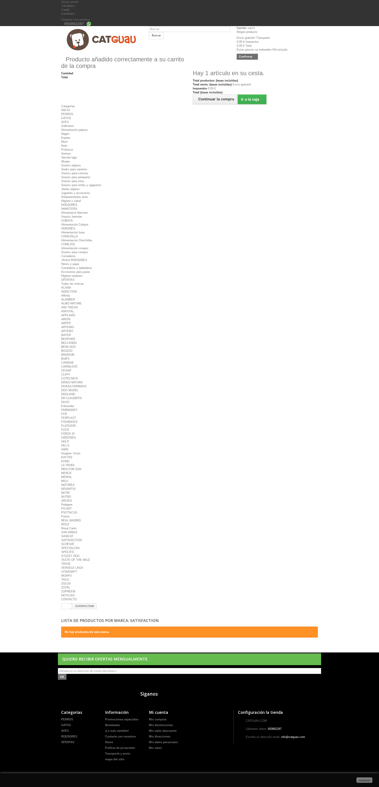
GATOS (66, 118)
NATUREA (68, 485)
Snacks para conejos (74, 252)
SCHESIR (67, 544)
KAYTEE (67, 457)
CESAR (66, 370)
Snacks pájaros (71, 165)
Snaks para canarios (74, 169)
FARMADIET (69, 410)
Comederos (68, 256)
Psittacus (67, 149)
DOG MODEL (70, 390)
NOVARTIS (68, 488)
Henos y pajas (70, 264)
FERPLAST (68, 417)
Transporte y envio (117, 753)
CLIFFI (65, 374)
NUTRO (66, 496)
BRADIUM (67, 354)
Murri (64, 141)
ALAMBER (68, 299)
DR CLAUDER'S (71, 398)
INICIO (65, 110)
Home (109, 742)
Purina (65, 516)
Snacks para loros (72, 181)
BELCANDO (69, 343)
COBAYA (67, 220)
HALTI (65, 441)
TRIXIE (66, 563)
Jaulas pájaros (70, 189)
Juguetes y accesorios (75, 193)
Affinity (65, 295)
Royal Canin (69, 528)
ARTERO (67, 331)
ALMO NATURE (71, 303)
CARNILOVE (69, 366)
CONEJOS (68, 244)
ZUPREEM (68, 591)
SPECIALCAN (70, 548)
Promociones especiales (121, 719)
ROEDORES (69, 204)
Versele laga (69, 157)
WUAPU (66, 575)
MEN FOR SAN (71, 469)
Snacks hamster (71, 216)
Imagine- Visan (70, 453)
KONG (65, 461)
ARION (65, 319)
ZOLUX (66, 583)
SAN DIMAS (69, 532)
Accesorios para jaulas (75, 272)
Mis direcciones (159, 736)
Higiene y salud (71, 201)
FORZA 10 (68, 433)
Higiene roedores (71, 275)
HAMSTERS (69, 208)
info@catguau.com (293, 737)
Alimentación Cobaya (74, 224)
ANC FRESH (69, 307)
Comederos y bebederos (76, 268)
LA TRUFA (68, 465)
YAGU (65, 579)
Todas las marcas (72, 283)
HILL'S (65, 445)
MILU (64, 481)
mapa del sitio (114, 759)
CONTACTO (69, 599)
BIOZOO (66, 350)
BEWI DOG (68, 346)
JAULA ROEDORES (74, 260)
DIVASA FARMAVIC (74, 386)
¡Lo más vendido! (117, 730)
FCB (64, 414)
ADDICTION (69, 291)
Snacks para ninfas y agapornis (81, 185)
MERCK (66, 473)
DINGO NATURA (72, 382)
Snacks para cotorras (74, 173)
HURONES (68, 228)
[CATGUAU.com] (101, 39)
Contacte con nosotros (75, 19)
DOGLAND (68, 394)
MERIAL (66, 477)
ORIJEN (66, 500)
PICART (66, 508)
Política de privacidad (120, 748)
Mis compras (157, 719)
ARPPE (66, 323)
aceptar (364, 780)
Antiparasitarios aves (74, 197)
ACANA (66, 287)
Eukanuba (67, 406)
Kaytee (65, 137)
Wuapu (65, 161)
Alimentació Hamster (74, 212)
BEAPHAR (68, 339)
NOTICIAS (68, 595)
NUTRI (65, 492)
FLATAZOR (68, 425)
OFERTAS (68, 279)
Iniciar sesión (69, 2)
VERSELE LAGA (72, 567)
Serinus (66, 153)
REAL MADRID (71, 520)
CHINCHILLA (69, 236)
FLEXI (65, 429)
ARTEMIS (67, 327)
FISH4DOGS (69, 421)
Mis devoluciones (161, 725)
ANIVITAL (67, 311)
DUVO (65, 402)
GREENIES (68, 437)
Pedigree (66, 504)
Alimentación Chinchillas (76, 240)
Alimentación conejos (74, 248)
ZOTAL (65, 587)
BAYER (66, 335)
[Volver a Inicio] (66, 606)
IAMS (64, 449)
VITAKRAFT (69, 571)
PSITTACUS (69, 512)
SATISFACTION (71, 540)
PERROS (67, 114)
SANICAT (67, 536)
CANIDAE (67, 362)
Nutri (64, 145)
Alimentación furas (73, 232)
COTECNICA (69, 378)
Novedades (112, 725)
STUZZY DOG (70, 556)
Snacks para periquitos (75, 177)
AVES (65, 122)
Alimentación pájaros (74, 129)
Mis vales (155, 748)
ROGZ (65, 524)
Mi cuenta (158, 712)
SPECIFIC (68, 552)
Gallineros (67, 126)
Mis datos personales (163, 742)
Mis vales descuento (163, 730)
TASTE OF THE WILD (75, 559)
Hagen (65, 133)
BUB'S (65, 358)
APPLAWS (68, 315)
